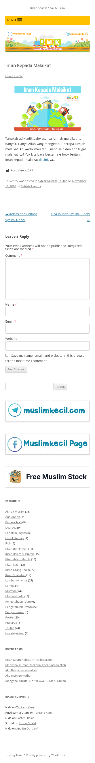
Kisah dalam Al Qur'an (19, 554)
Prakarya (11, 623)
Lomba (10, 586)
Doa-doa (11, 527)
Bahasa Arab (13, 522)
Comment (13, 255)
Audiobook (12, 517)
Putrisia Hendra (31, 186)
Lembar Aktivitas (16, 580)
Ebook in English (16, 533)
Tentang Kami (25, 707)
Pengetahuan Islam (18, 601)
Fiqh (8, 543)
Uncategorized (14, 633)
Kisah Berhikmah (16, 549)
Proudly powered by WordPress (45, 755)
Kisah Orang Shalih (17, 570)
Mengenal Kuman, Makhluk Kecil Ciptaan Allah (35, 665)
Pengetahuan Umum (19, 607)
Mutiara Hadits (15, 596)
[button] (11, 20)
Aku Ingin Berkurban (18, 676)
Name (11, 304)
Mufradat (11, 591)
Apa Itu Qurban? (27, 728)
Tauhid (62, 181)
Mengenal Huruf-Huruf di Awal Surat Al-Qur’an (35, 681)
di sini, (44, 160)
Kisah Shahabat (15, 575)
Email (10, 321)
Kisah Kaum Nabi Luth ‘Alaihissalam (28, 660)
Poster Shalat (25, 718)
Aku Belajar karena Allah (21, 670)
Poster (9, 617)
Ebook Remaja (14, 538)
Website (11, 338)
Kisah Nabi (12, 564)
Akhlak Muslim (47, 181)
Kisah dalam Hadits (17, 559)
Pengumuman (14, 612)
